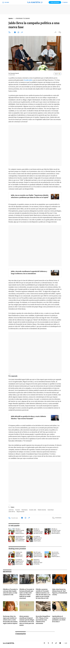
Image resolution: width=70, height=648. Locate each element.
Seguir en (57, 73)
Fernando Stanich (14, 73)
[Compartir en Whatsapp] (18, 33)
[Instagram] (44, 643)
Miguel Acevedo (20, 511)
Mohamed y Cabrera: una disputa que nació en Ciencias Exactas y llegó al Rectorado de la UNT (37, 564)
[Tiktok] (56, 643)
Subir (66, 643)
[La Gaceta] (35, 2)
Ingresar (66, 2)
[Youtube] (60, 643)
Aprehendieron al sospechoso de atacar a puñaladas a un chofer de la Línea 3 (20, 539)
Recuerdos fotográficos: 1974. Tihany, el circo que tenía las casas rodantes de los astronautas (43, 619)
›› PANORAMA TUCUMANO (22, 18)
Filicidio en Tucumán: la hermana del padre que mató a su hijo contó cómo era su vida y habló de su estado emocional (38, 533)
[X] (48, 643)
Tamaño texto (14, 518)
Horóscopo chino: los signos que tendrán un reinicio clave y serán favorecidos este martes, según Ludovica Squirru (10, 619)
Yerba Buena (24, 509)
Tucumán (17, 509)
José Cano (11, 509)
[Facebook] (52, 643)
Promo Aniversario (55, 2)
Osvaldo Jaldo (28, 80)
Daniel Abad (51, 509)
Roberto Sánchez (42, 509)
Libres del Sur (11, 511)
